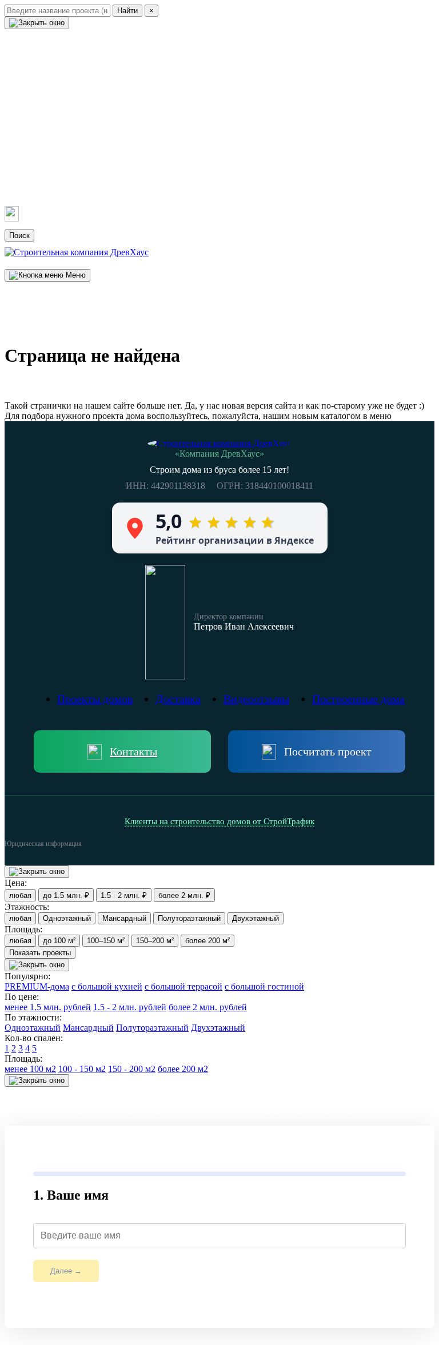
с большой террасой (183, 986)
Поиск (19, 235)
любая (20, 895)
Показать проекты (40, 952)
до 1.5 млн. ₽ (66, 895)
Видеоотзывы (44, 107)
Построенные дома (60, 86)
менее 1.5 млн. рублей (48, 1007)
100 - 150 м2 (82, 1069)
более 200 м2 (183, 1069)
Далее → (66, 1271)
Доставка (32, 128)
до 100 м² (59, 940)
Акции (24, 171)
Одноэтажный (67, 918)
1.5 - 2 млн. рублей (129, 1007)
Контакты (33, 192)
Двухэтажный (255, 918)
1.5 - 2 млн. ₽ (124, 895)
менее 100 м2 (30, 1069)
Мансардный (124, 918)
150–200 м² (155, 940)
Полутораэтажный (189, 918)
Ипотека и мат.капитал (71, 150)
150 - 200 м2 (131, 1069)
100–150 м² (106, 940)
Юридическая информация (43, 844)
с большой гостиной (264, 986)
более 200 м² (207, 940)
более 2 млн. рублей (208, 1007)
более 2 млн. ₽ (184, 895)
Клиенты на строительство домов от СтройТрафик (219, 821)
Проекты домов (50, 65)
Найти (127, 10)
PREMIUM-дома (37, 986)
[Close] (37, 23)
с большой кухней (106, 986)
